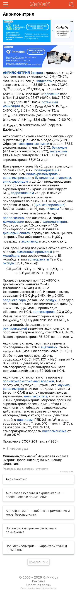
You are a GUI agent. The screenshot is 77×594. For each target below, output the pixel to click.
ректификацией (15, 328)
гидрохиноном (22, 193)
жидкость (44, 81)
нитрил (37, 72)
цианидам (25, 419)
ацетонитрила (44, 312)
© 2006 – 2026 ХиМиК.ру (38, 577)
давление (52, 94)
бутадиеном (44, 178)
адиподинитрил (54, 221)
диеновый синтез (16, 233)
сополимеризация (17, 178)
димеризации (13, 221)
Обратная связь (38, 585)
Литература (17, 448)
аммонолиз (25, 252)
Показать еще (38, 562)
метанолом (58, 151)
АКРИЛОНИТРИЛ (16, 72)
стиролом (63, 178)
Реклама (38, 581)
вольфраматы (38, 259)
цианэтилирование (49, 205)
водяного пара (14, 300)
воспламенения (54, 431)
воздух (50, 300)
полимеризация (46, 170)
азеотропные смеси (33, 144)
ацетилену (49, 347)
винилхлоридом (15, 181)
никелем (52, 208)
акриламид (29, 241)
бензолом (59, 147)
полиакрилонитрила (42, 174)
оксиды (9, 263)
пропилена (43, 252)
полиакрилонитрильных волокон (28, 381)
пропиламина (13, 218)
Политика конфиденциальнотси (38, 588)
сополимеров (13, 389)
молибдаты (11, 255)
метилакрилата (35, 396)
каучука (63, 385)
